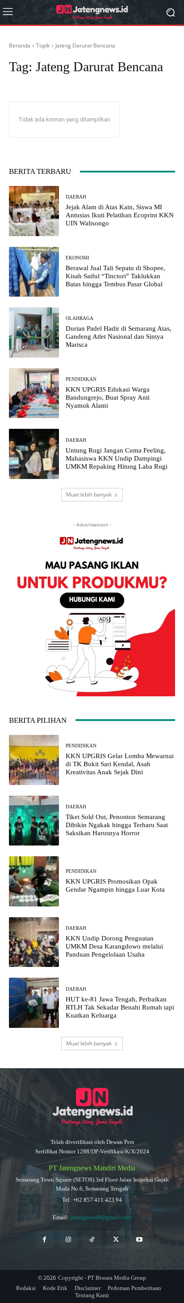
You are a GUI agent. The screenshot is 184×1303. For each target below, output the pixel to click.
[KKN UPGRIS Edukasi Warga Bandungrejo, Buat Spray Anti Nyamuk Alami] (34, 393)
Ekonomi (77, 257)
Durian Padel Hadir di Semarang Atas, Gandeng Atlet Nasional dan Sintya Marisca (118, 336)
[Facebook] (44, 1239)
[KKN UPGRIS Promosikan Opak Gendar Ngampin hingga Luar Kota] (34, 881)
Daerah (76, 196)
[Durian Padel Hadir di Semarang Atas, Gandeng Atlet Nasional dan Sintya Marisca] (34, 332)
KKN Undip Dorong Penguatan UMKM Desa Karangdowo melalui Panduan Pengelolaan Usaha (114, 946)
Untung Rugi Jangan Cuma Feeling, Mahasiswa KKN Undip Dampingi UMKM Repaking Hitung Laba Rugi (116, 458)
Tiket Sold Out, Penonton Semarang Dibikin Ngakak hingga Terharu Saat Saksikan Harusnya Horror (117, 825)
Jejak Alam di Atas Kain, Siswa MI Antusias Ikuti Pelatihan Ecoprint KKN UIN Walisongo (120, 215)
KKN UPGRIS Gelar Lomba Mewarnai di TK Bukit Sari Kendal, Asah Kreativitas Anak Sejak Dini (120, 764)
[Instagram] (68, 1239)
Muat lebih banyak (89, 494)
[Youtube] (139, 1239)
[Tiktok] (91, 1239)
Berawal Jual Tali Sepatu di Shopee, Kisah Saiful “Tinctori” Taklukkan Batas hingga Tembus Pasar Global (115, 276)
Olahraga (79, 318)
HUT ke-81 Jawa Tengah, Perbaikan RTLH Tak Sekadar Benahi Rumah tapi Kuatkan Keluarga (120, 1007)
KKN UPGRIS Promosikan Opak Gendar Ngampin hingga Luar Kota (115, 885)
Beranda (19, 45)
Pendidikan (81, 379)
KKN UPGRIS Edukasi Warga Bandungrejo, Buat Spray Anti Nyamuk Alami (108, 397)
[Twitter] (116, 1239)
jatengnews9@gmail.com (100, 1217)
